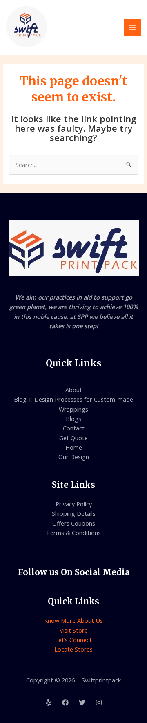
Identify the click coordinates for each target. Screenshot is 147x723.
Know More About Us (73, 620)
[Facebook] (65, 702)
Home (73, 447)
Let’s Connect (73, 640)
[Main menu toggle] (132, 27)
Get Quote (73, 438)
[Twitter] (82, 702)
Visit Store (74, 630)
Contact (74, 428)
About (73, 390)
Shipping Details (74, 513)
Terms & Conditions (73, 533)
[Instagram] (99, 702)
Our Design (73, 457)
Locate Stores (73, 649)
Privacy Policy (74, 504)
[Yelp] (48, 702)
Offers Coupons (73, 523)
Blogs (73, 418)
